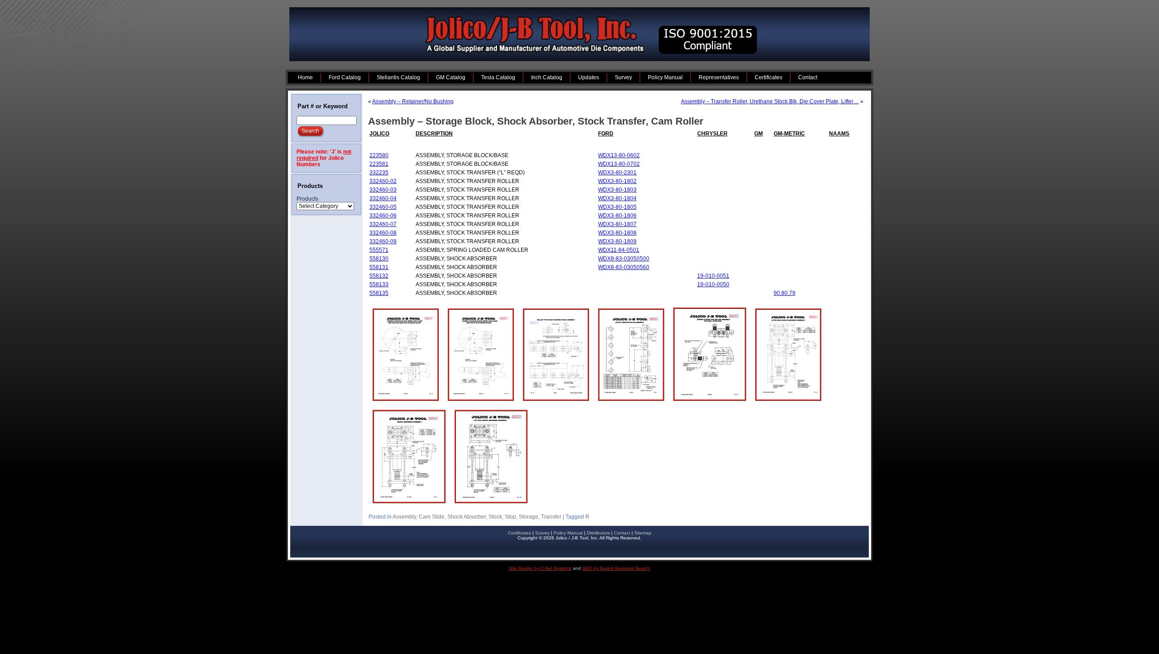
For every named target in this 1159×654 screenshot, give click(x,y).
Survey (542, 532)
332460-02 (383, 181)
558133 (378, 284)
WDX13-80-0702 (619, 164)
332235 (378, 172)
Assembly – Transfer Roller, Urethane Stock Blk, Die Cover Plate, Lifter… (770, 101)
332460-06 (383, 215)
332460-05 (383, 207)
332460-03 (383, 190)
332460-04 (383, 198)
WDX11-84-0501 (618, 250)
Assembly (404, 517)
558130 (378, 258)
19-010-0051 (713, 276)
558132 (378, 276)
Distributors (598, 532)
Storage (528, 517)
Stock (495, 517)
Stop (510, 517)
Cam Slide (432, 517)
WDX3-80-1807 (617, 224)
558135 (378, 293)
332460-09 (383, 241)
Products (307, 199)
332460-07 (383, 224)
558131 (378, 267)
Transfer (551, 517)
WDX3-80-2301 (617, 172)
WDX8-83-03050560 (623, 267)
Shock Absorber (466, 517)
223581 (378, 164)
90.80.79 (784, 293)
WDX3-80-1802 (617, 181)
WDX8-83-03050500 (623, 258)
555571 (378, 250)
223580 (378, 155)
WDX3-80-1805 (617, 207)
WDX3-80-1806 (617, 215)
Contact (622, 532)
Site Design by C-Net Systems (540, 568)
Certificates (519, 532)
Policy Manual (568, 532)
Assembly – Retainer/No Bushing (413, 101)
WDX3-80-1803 (617, 190)
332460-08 (383, 233)
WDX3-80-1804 (617, 198)
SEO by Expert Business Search (616, 568)
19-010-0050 (713, 284)
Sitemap (642, 532)
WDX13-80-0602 (619, 155)
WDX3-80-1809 (617, 241)
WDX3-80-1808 (617, 233)
